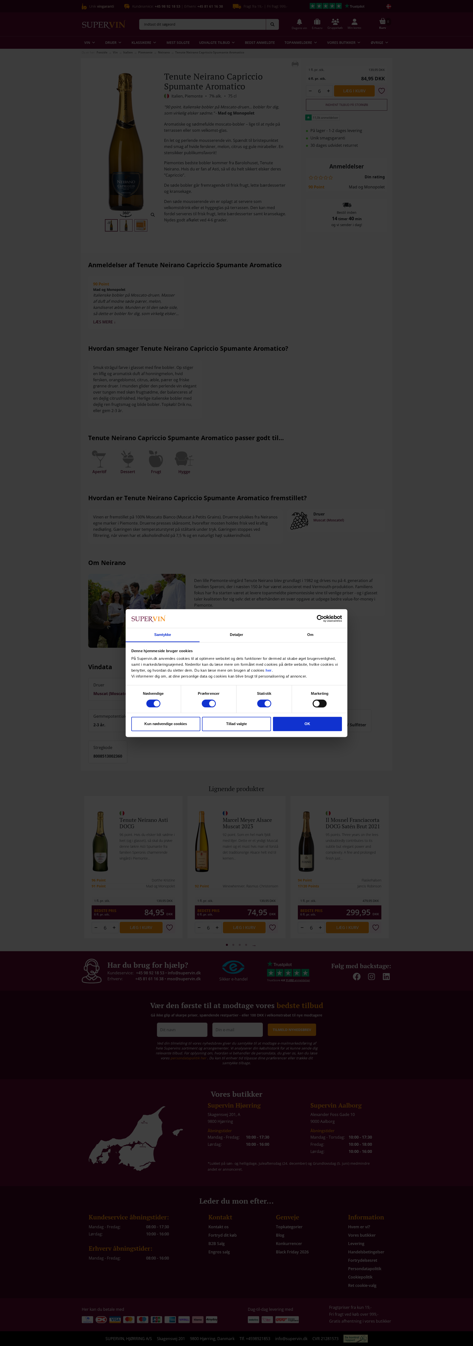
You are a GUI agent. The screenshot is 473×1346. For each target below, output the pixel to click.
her (269, 670)
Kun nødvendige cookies (165, 724)
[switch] (209, 703)
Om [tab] (310, 635)
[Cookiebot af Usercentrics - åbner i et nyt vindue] (320, 618)
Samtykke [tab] (162, 635)
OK (307, 724)
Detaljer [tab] (236, 635)
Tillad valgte (236, 724)
